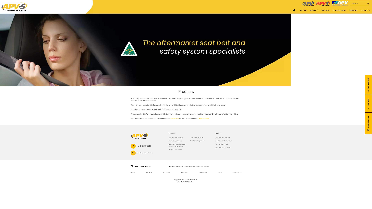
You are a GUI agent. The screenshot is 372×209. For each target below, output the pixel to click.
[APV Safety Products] (14, 7)
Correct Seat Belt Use (222, 144)
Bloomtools (189, 181)
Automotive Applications (176, 138)
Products (314, 10)
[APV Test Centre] (323, 3)
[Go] (368, 3)
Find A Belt (368, 102)
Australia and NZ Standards (224, 141)
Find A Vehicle (368, 83)
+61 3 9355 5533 (144, 146)
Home (294, 10)
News (220, 173)
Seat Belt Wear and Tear (223, 138)
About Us (303, 10)
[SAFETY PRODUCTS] (140, 166)
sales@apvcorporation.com (145, 153)
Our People (353, 10)
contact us (175, 118)
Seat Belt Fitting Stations (197, 141)
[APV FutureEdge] (340, 3)
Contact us (237, 173)
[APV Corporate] (308, 3)
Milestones (203, 173)
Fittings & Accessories (175, 150)
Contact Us (365, 10)
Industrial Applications (175, 141)
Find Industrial (368, 122)
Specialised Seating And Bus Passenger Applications (177, 145)
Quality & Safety (339, 10)
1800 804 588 (204, 118)
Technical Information (196, 138)
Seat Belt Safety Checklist (223, 147)
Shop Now (325, 10)
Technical (184, 173)
